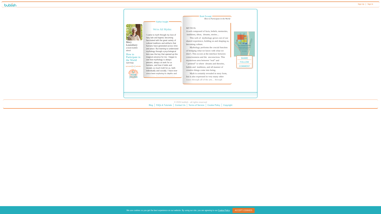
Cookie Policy (213, 105)
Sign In (370, 4)
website (138, 66)
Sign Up (361, 4)
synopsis (129, 66)
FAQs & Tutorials (164, 105)
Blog (151, 105)
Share (244, 58)
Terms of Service (196, 105)
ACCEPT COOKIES (243, 210)
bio (133, 66)
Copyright (227, 105)
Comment (244, 66)
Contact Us (180, 105)
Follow (244, 62)
